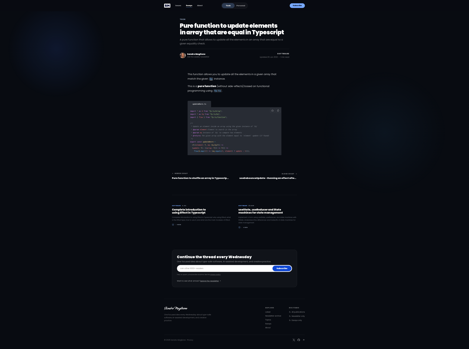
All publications (298, 312)
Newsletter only (298, 316)
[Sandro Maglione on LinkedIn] (303, 340)
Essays (189, 5)
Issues (178, 5)
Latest (268, 312)
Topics (268, 320)
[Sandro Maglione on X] (294, 340)
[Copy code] (278, 110)
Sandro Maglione (196, 54)
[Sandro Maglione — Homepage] (167, 6)
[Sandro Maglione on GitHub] (299, 340)
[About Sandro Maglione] (183, 55)
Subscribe (297, 5)
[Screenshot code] (272, 110)
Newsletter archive (273, 316)
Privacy (190, 340)
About (200, 5)
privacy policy (215, 274)
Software (283, 53)
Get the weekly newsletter (198, 57)
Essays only (297, 320)
